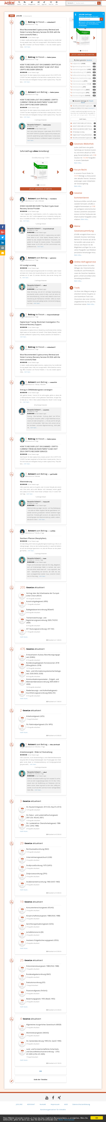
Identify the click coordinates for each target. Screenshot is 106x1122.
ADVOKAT (31, 1104)
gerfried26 (53, 474)
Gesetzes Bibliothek (84, 143)
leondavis (53, 199)
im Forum (34, 22)
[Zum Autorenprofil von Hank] (22, 562)
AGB (66, 1104)
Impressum (55, 1104)
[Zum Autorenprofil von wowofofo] (22, 414)
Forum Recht (80, 169)
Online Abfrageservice (85, 261)
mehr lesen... (27, 47)
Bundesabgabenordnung (81, 90)
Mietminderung (26, 481)
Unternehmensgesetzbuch (81, 69)
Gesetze (89, 60)
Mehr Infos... (78, 163)
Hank (44, 558)
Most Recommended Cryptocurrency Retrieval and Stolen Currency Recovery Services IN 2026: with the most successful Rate (40, 357)
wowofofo (53, 382)
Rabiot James (51, 57)
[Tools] (72, 288)
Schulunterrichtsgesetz (81, 95)
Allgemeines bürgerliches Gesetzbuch (85, 66)
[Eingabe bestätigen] (101, 19)
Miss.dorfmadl (55, 744)
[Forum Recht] (72, 170)
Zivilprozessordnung (79, 81)
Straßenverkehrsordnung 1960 (84, 75)
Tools (77, 287)
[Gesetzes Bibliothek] (72, 144)
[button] (19, 3)
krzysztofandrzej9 (48, 228)
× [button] (103, 14)
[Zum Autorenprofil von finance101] (22, 505)
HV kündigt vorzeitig (28, 265)
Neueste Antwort (34, 125)
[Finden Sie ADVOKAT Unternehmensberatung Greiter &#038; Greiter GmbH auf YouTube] (46, 1097)
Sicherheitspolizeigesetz (80, 93)
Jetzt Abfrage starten (40, 189)
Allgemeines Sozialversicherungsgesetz (85, 78)
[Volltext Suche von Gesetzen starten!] (99, 3)
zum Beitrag (36, 92)
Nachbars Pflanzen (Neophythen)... (33, 538)
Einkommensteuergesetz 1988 (84, 84)
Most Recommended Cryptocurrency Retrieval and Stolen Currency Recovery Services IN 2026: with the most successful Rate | (40, 32)
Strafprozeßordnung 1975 (81, 72)
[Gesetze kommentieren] (72, 193)
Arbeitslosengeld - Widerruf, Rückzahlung (36, 752)
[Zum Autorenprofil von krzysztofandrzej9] (22, 232)
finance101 (46, 501)
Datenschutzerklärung (81, 1104)
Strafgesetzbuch (78, 63)
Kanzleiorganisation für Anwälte (53, 1110)
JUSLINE (19, 1104)
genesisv (53, 258)
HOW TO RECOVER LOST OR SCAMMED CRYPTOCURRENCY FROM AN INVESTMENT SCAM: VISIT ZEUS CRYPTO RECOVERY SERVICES (40, 67)
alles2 (45, 285)
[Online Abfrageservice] (72, 262)
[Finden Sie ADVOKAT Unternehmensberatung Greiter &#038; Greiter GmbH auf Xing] (59, 1097)
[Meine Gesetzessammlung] (72, 226)
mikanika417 (51, 22)
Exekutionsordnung (79, 87)
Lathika (52, 531)
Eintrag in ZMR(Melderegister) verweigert (36, 390)
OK (96, 1118)
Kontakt (43, 1104)
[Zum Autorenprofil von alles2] (22, 289)
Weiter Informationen (66, 1119)
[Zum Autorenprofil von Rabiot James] (22, 129)
